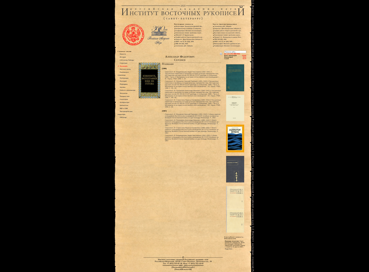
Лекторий (123, 81)
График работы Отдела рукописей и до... (190, 37)
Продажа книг (125, 96)
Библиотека (124, 105)
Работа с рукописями (127, 90)
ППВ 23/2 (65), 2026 (182, 43)
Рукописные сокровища (123, 73)
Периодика (124, 84)
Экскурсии (123, 93)
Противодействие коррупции (125, 113)
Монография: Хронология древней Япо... (189, 26)
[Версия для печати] (221, 53)
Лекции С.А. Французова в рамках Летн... (228, 37)
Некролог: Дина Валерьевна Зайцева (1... (190, 39)
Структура (123, 63)
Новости (123, 54)
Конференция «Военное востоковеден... (189, 30)
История (123, 57)
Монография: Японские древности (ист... (227, 43)
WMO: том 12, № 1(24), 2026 (185, 41)
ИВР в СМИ (124, 108)
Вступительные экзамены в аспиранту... (189, 28)
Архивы (123, 87)
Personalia (123, 66)
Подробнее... (229, 249)
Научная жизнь (125, 69)
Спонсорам (124, 99)
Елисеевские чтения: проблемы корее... (189, 33)
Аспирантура (124, 102)
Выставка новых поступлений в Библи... (228, 33)
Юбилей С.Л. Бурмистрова (185, 35)
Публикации (124, 78)
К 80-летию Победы (127, 60)
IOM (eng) (123, 117)
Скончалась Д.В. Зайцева (184, 46)
